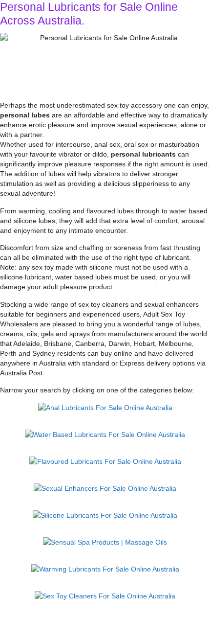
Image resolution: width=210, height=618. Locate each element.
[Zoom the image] (105, 408)
